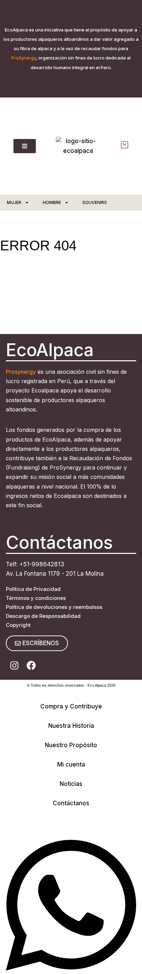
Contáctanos (71, 803)
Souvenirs (94, 202)
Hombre (52, 202)
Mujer (14, 202)
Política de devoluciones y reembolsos (54, 607)
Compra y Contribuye (71, 706)
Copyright (18, 625)
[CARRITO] (125, 145)
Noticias (71, 783)
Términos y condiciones (36, 598)
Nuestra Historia (71, 725)
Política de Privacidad (33, 589)
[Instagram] (14, 665)
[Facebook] (31, 665)
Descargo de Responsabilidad (43, 616)
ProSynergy (23, 58)
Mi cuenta (71, 764)
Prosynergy (21, 371)
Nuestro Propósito (71, 745)
